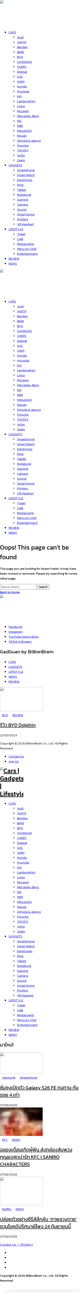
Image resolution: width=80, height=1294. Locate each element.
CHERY (22, 837)
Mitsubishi (24, 901)
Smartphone (26, 941)
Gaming (22, 970)
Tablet (21, 960)
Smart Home (26, 985)
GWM (20, 852)
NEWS (13, 1034)
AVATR (21, 813)
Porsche (23, 916)
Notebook (24, 965)
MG (19, 891)
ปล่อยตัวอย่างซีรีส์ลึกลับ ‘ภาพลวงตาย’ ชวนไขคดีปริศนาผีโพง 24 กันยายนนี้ (38, 1222)
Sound (21, 980)
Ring (20, 955)
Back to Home (10, 592)
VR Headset (25, 995)
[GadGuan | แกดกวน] (11, 291)
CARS (12, 803)
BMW (20, 823)
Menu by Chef (26, 1019)
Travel (21, 1005)
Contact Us (16, 756)
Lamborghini (26, 872)
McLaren (23, 882)
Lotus (21, 877)
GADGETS (15, 936)
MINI (20, 896)
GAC (20, 847)
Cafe (20, 1010)
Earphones (24, 951)
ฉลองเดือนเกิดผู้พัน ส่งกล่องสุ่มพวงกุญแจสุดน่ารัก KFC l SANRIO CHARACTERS (36, 1157)
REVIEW (14, 1029)
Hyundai (23, 862)
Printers (22, 990)
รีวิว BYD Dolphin (18, 725)
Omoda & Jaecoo (29, 911)
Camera (22, 975)
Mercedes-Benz (28, 887)
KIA (19, 867)
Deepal (22, 842)
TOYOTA (22, 921)
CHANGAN (24, 832)
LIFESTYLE (16, 1000)
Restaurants (25, 1014)
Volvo (21, 926)
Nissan (22, 906)
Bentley (22, 818)
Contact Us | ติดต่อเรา (16, 1244)
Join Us (14, 761)
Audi (20, 808)
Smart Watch (26, 946)
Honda (22, 857)
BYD (20, 828)
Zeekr (21, 931)
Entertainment (27, 1024)
